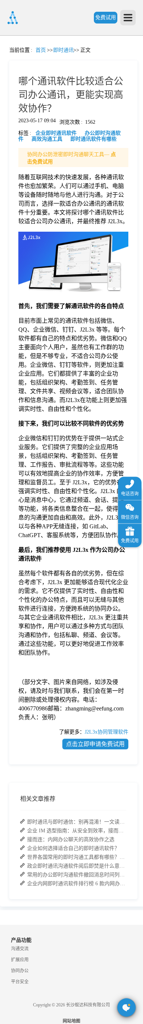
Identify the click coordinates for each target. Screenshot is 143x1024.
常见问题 (25, 257)
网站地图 (71, 1021)
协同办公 (20, 970)
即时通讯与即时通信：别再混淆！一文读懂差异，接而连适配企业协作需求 (76, 822)
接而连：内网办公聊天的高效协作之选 (70, 839)
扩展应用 (20, 959)
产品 (9, 101)
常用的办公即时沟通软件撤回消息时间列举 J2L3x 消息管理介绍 (76, 875)
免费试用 (105, 17)
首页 (9, 57)
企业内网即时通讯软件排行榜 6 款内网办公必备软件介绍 (76, 883)
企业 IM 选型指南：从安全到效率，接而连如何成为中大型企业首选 (76, 830)
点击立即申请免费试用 (95, 744)
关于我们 (9, 345)
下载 (9, 412)
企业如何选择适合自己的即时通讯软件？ (73, 848)
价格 (25, 168)
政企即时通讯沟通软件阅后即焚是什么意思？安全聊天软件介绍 (76, 866)
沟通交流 (20, 948)
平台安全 (20, 981)
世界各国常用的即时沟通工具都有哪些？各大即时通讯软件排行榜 (76, 857)
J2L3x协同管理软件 (106, 732)
